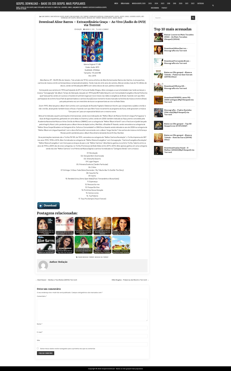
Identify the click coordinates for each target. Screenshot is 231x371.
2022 (192, 3)
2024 (156, 3)
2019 (174, 3)
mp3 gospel (72, 18)
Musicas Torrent (88, 257)
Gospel (117, 16)
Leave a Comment (103, 29)
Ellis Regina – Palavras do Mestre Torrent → (130, 280)
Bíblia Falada (125, 3)
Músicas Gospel (107, 18)
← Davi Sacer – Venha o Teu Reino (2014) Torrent (56, 280)
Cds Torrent (84, 16)
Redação (79, 29)
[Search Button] (213, 5)
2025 (150, 3)
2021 (186, 3)
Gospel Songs (124, 16)
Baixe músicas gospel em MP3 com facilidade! (65, 16)
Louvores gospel (135, 16)
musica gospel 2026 (138, 3)
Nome (39, 324)
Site (38, 340)
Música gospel (81, 18)
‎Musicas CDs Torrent (94, 18)
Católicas (200, 3)
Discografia (155, 8)
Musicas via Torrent (102, 257)
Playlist (164, 8)
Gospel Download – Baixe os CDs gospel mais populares (50, 3)
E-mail (40, 332)
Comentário (42, 296)
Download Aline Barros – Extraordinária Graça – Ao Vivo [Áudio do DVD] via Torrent (92, 23)
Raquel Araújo (117, 18)
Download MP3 (109, 16)
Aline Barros (45, 16)
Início (116, 3)
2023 (162, 3)
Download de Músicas (96, 16)
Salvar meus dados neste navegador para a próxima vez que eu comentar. (67, 349)
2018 (168, 3)
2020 (180, 3)
